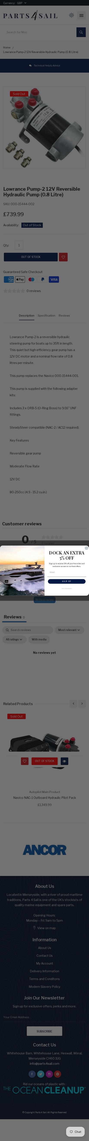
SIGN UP (66, 581)
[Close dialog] (86, 548)
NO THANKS (67, 588)
